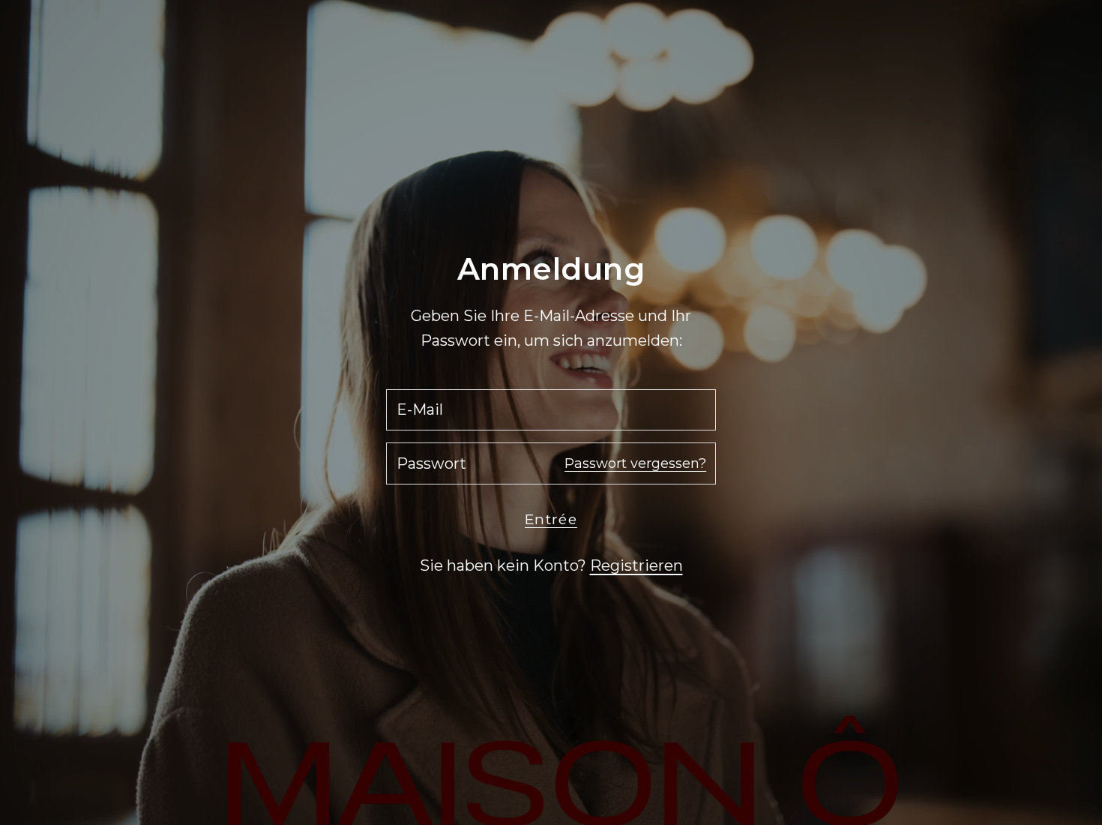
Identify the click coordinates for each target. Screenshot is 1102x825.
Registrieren (636, 565)
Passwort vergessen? (635, 463)
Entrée (551, 519)
